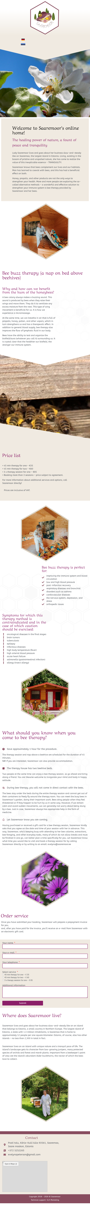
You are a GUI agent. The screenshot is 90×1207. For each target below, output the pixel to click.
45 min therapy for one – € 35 (16, 975)
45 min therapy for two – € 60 (16, 977)
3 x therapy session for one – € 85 (18, 980)
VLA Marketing (53, 1200)
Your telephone (10, 962)
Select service (9, 972)
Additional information (13, 985)
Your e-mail (8, 953)
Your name (8, 943)
